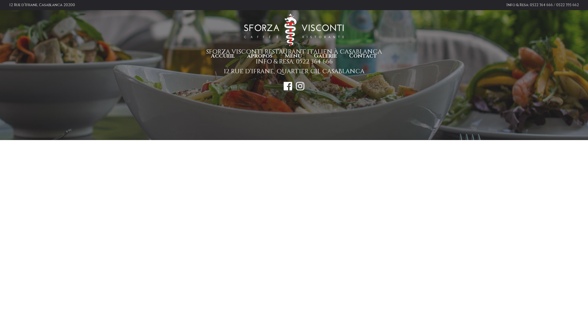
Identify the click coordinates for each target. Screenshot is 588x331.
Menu (293, 56)
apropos (260, 56)
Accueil (223, 56)
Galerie (325, 56)
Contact (363, 56)
